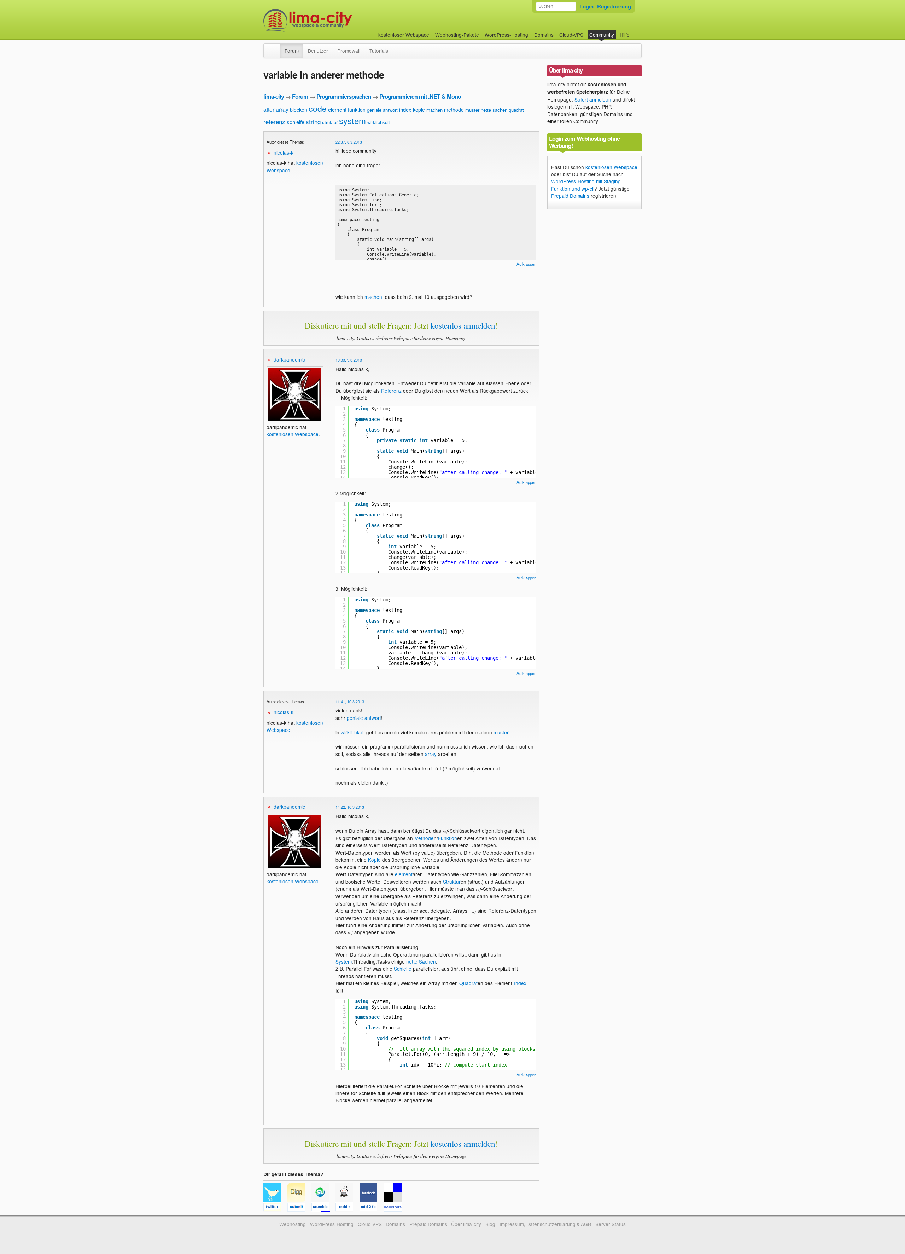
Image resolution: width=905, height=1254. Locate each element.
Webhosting (292, 1223)
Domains (544, 34)
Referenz (391, 390)
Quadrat (468, 983)
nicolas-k (283, 152)
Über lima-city (466, 1223)
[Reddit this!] (347, 1208)
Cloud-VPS (571, 34)
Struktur (452, 881)
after (268, 109)
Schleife (402, 968)
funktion (357, 109)
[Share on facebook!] (372, 1208)
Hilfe (625, 34)
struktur (330, 122)
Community (601, 34)
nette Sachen (421, 961)
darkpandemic (289, 359)
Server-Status (610, 1223)
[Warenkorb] (635, 31)
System (343, 961)
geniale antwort (382, 109)
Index (520, 983)
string (313, 121)
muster (472, 109)
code (318, 108)
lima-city (273, 96)
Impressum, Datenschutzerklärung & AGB (545, 1223)
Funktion (447, 838)
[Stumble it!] (323, 1208)
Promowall (348, 50)
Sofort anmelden (592, 99)
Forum (292, 50)
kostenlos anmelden (463, 325)
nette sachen (494, 109)
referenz (274, 121)
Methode (424, 838)
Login (586, 6)
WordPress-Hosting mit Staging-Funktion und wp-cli (587, 185)
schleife (295, 122)
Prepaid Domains (570, 195)
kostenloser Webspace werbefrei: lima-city (334, 20)
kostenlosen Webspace (293, 434)
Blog (490, 1223)
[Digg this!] (299, 1208)
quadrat (516, 109)
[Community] (275, 47)
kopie (419, 109)
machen (434, 109)
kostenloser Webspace (403, 34)
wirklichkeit (378, 122)
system (352, 120)
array (282, 109)
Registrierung (614, 6)
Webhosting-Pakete (457, 34)
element (337, 109)
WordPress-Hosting (506, 34)
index (405, 109)
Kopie (374, 859)
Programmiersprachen (343, 96)
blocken (298, 109)
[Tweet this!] (275, 1208)
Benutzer (318, 50)
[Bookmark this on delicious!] (395, 1208)
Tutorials (378, 50)
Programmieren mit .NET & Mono (420, 96)
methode (454, 109)
